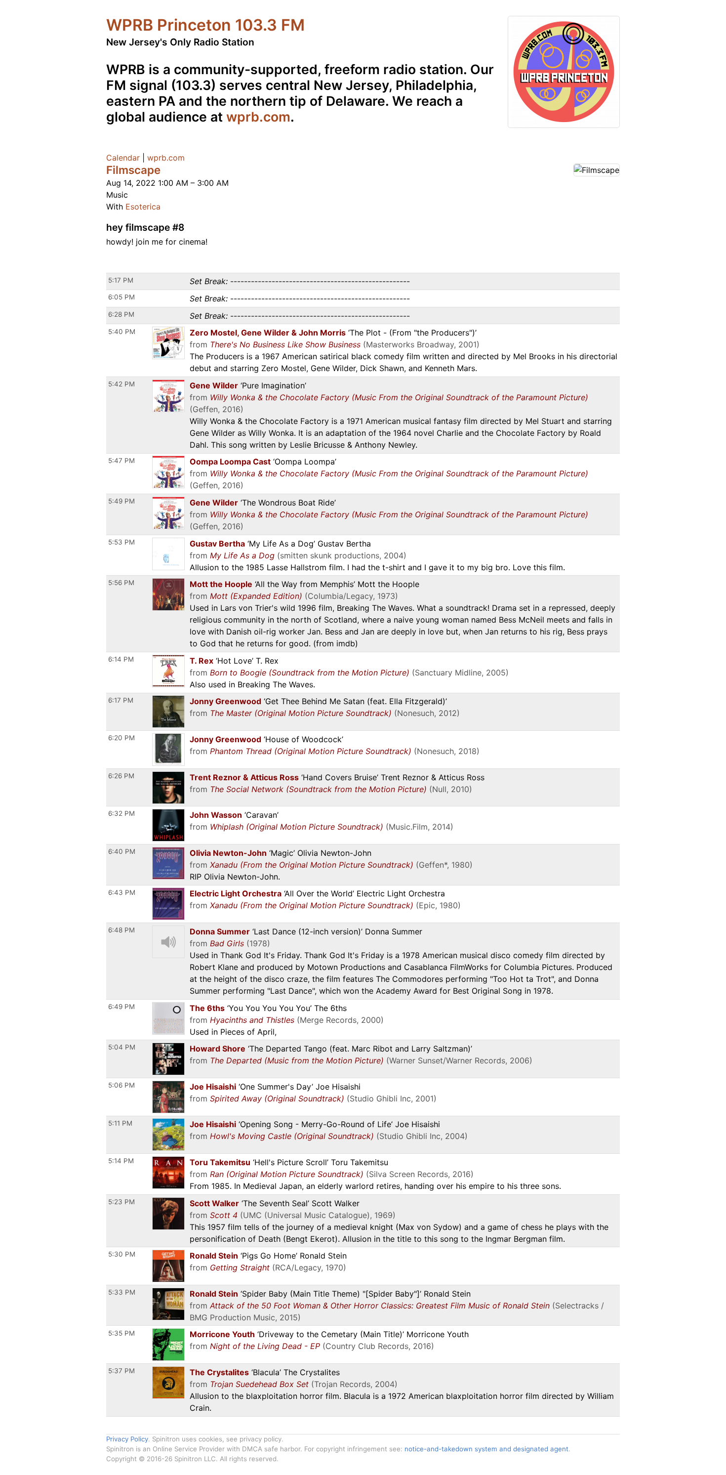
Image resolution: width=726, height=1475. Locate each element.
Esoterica (143, 206)
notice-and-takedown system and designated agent (486, 1449)
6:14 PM (121, 659)
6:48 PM (121, 930)
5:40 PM (121, 332)
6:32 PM (121, 813)
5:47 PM (121, 460)
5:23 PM (121, 1202)
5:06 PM (121, 1085)
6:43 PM (121, 892)
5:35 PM (121, 1333)
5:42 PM (121, 384)
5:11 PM (120, 1123)
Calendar (123, 158)
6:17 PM (120, 700)
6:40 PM (121, 851)
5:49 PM (121, 501)
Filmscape (133, 169)
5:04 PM (121, 1047)
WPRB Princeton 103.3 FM (205, 25)
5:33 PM (121, 1292)
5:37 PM (121, 1371)
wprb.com (258, 117)
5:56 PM (121, 583)
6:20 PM (121, 738)
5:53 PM (121, 542)
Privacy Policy (127, 1439)
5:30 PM (121, 1254)
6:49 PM (121, 1007)
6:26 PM (121, 776)
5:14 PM (121, 1161)
